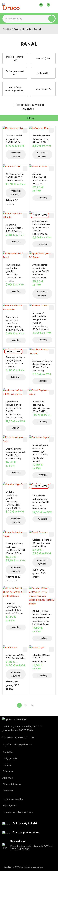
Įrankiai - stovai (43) (15, 58)
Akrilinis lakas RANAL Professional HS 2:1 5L (39, 178)
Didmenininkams (11, 784)
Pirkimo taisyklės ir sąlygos (17, 811)
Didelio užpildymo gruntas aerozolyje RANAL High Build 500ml (13, 499)
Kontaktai (7, 790)
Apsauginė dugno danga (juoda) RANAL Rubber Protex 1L (16, 361)
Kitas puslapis (38, 705)
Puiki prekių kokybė (25, 823)
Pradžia (6, 29)
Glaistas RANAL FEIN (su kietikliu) (16, 656)
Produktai (7, 751)
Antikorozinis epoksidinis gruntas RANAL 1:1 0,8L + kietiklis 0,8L (41, 271)
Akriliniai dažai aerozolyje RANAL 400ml (14, 139)
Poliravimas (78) (43, 88)
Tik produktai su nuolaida (30, 104)
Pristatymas (9, 805)
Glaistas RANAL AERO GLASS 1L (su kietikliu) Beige (14, 608)
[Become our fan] (5, 859)
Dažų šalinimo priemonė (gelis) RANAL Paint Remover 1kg (15, 453)
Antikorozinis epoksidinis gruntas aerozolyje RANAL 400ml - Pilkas (14, 272)
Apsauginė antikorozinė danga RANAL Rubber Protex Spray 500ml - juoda (40, 321)
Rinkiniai (7, 764)
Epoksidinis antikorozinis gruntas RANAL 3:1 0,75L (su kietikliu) (41, 502)
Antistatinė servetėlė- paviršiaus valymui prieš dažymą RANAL (15, 323)
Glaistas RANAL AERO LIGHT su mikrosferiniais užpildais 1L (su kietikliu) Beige (41, 618)
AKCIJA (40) (43, 58)
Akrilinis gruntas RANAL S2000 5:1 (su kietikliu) (15, 177)
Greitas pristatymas (25, 832)
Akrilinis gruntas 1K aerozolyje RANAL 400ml (41, 139)
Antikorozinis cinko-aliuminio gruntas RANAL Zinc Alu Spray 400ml (41, 227)
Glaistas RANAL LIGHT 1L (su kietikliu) (41, 658)
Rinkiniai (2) (43, 72)
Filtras (30, 117)
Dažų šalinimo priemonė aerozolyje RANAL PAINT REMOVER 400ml (40, 452)
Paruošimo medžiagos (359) (14, 89)
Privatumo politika (12, 798)
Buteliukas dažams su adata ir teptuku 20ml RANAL (41, 406)
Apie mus (7, 777)
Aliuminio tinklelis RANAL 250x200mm (14, 228)
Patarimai (7, 771)
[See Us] (12, 859)
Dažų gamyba (10, 758)
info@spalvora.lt (23, 744)
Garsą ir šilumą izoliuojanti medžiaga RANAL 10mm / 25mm (16, 548)
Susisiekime (18, 841)
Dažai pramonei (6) (15, 73)
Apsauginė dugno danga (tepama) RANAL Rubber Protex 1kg (42, 365)
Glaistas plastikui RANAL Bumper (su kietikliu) (42, 543)
